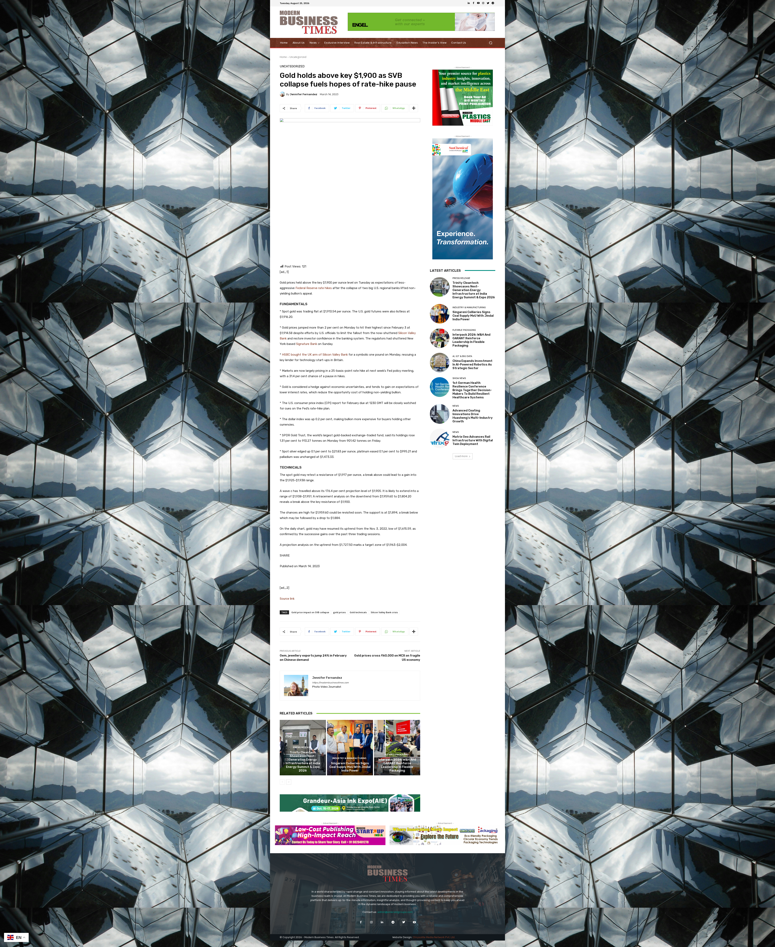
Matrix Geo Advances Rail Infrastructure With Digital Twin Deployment (472, 440)
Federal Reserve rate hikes (313, 288)
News (455, 406)
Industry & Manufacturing (349, 758)
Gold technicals (358, 612)
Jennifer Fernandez (303, 94)
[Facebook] (473, 3)
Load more (461, 456)
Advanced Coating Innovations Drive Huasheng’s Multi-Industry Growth (472, 416)
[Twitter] (488, 3)
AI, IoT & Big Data (462, 356)
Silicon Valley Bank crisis (384, 612)
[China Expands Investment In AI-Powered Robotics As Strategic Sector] (439, 362)
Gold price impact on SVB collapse (310, 612)
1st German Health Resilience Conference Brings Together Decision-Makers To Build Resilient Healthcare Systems (472, 390)
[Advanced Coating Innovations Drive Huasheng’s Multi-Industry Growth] (439, 414)
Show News (459, 378)
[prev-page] (282, 782)
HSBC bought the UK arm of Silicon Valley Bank (314, 354)
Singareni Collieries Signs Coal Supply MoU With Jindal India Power (350, 766)
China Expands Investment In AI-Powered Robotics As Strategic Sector (472, 364)
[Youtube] (478, 3)
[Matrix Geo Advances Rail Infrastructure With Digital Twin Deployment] (439, 438)
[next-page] (288, 782)
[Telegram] (492, 3)
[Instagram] (483, 3)
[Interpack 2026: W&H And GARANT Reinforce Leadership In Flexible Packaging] (397, 747)
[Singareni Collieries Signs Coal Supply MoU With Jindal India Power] (350, 747)
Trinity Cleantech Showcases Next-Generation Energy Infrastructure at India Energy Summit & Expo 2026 (303, 761)
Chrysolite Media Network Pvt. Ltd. (434, 937)
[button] (490, 43)
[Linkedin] (468, 3)
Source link (287, 598)
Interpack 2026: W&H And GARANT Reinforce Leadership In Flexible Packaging (397, 765)
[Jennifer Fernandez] (283, 94)
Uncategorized (297, 57)
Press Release (302, 747)
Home (283, 57)
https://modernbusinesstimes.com (330, 683)
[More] (413, 108)
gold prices (339, 612)
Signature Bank (306, 344)
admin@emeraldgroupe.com (395, 912)
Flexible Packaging (397, 755)
